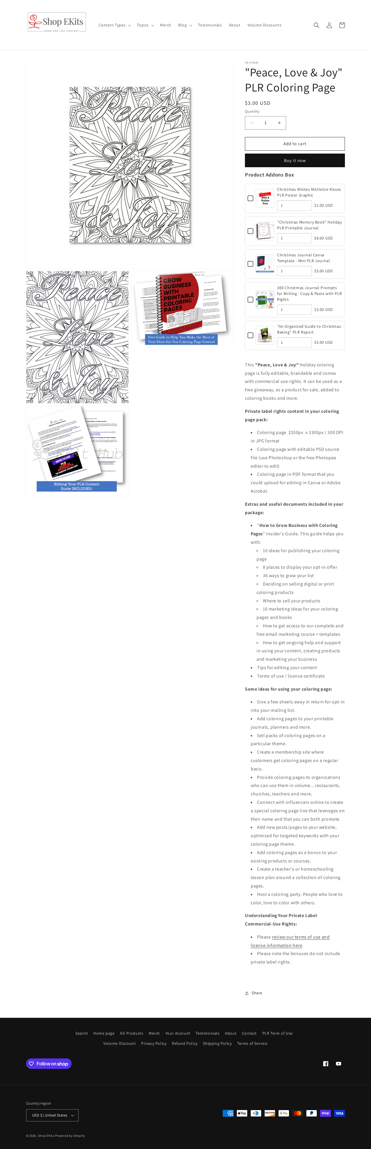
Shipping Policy (217, 1043)
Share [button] (257, 992)
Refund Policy (185, 1043)
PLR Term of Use (277, 1033)
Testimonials (207, 1033)
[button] (114, 25)
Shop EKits (46, 1136)
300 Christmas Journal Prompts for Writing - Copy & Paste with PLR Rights (309, 293)
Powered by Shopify (70, 1136)
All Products (131, 1033)
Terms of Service (252, 1043)
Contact (249, 1033)
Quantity (252, 111)
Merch (154, 1033)
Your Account (178, 1033)
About (231, 1033)
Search (81, 1033)
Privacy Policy (153, 1043)
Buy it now (295, 160)
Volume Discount (119, 1043)
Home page (103, 1033)
